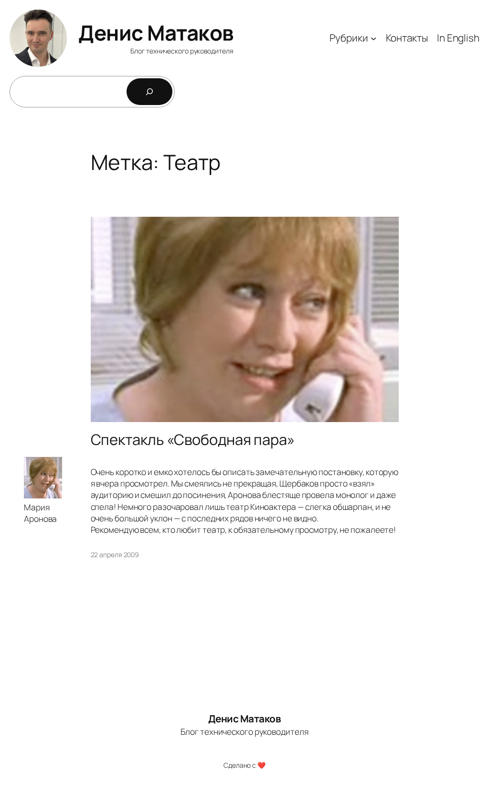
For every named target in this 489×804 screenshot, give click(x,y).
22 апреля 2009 (115, 554)
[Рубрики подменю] (373, 38)
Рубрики (349, 37)
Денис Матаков (156, 32)
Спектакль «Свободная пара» (193, 439)
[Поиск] (149, 91)
